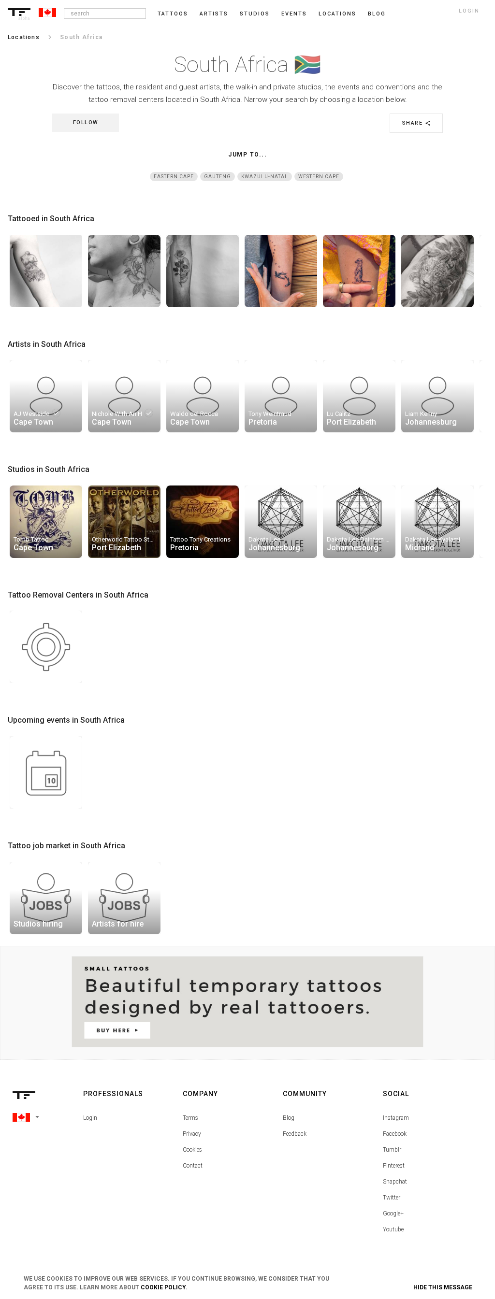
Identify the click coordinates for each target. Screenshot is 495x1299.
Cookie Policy (163, 1287)
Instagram (396, 1117)
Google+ (393, 1213)
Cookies (192, 1149)
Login (90, 1117)
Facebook (395, 1133)
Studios (255, 14)
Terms (190, 1117)
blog (377, 14)
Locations (337, 14)
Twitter (391, 1197)
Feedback (294, 1133)
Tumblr (392, 1149)
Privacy (192, 1133)
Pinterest (394, 1165)
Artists (214, 14)
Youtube (393, 1229)
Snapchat (395, 1181)
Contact (193, 1165)
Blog (288, 1117)
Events (294, 14)
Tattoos (173, 14)
